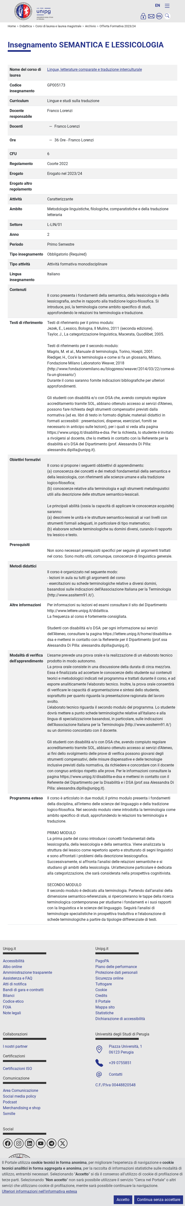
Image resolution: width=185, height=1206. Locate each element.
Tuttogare (103, 984)
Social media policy (19, 1096)
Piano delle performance (116, 966)
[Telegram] (51, 1143)
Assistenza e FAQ (17, 978)
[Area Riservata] (143, 16)
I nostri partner (15, 1046)
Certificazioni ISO (17, 1068)
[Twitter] (62, 1143)
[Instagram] (19, 1143)
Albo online (12, 966)
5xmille (9, 1113)
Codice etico (13, 1001)
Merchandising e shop (21, 1108)
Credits (101, 995)
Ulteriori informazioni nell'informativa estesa (39, 1191)
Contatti (115, 1074)
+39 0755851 (120, 1063)
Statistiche (104, 1013)
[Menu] (167, 5)
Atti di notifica (14, 984)
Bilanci (8, 995)
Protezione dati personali (116, 972)
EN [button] (157, 5)
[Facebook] (8, 1143)
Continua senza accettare (158, 1199)
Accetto (123, 1199)
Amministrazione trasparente (27, 972)
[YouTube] (41, 1143)
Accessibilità (13, 961)
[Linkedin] (29, 1143)
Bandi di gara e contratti (23, 990)
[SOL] (159, 16)
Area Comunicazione (20, 1090)
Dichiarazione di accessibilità (120, 1018)
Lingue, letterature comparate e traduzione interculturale (94, 69)
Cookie (101, 990)
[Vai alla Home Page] (33, 11)
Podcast (10, 1102)
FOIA (7, 1007)
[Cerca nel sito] (167, 16)
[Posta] (151, 16)
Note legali (12, 1013)
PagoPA (102, 961)
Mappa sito (105, 1007)
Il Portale (102, 1001)
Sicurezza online (109, 978)
